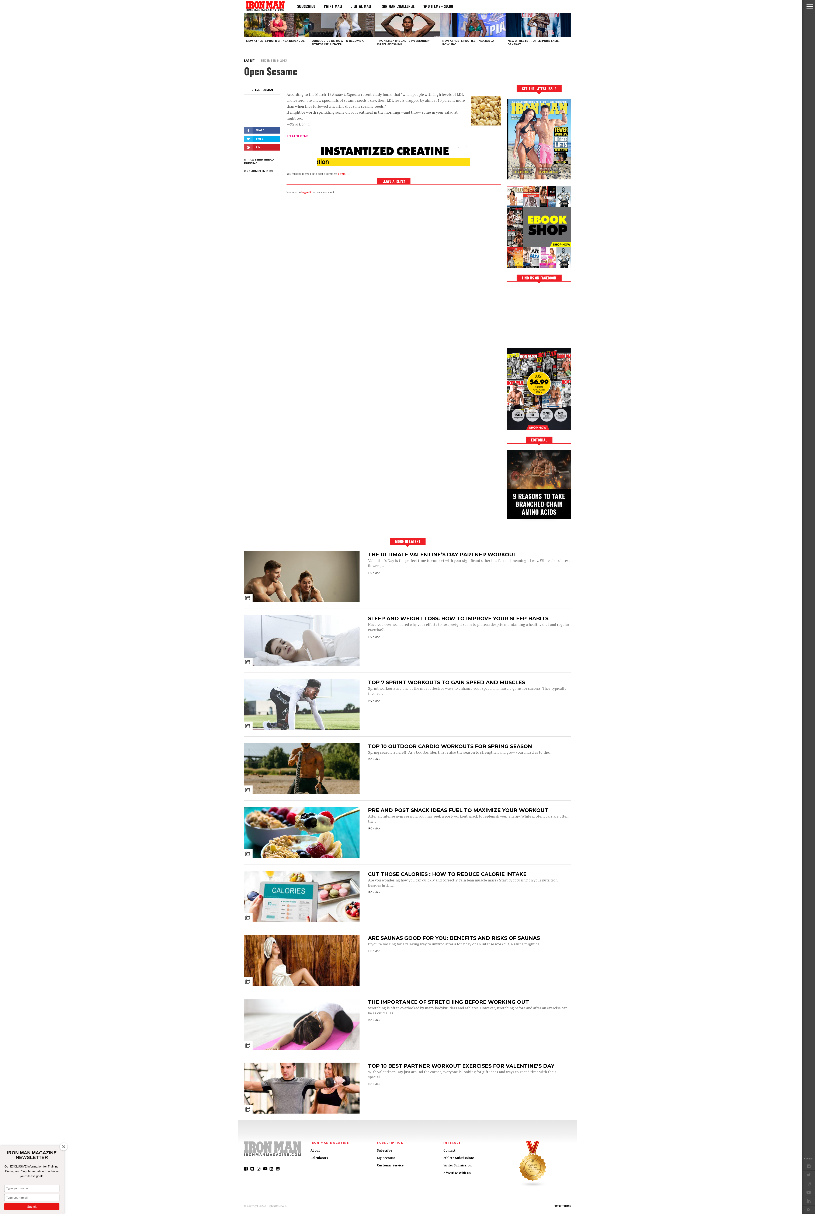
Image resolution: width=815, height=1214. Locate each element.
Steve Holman (262, 90)
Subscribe (306, 6)
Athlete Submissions (459, 1158)
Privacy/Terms (562, 1206)
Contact (449, 1150)
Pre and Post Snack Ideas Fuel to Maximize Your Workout (458, 810)
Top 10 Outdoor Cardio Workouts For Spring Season (450, 746)
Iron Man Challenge (397, 6)
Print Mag (333, 6)
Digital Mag (360, 6)
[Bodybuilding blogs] (533, 1186)
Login (342, 174)
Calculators (319, 1158)
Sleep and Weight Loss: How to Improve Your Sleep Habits (458, 618)
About (315, 1150)
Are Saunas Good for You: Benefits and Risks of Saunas (454, 938)
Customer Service (390, 1165)
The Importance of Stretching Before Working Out (448, 1002)
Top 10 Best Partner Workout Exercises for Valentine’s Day (461, 1066)
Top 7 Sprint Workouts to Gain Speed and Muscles (446, 682)
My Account (386, 1158)
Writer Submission (457, 1165)
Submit (32, 1206)
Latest (249, 60)
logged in (306, 192)
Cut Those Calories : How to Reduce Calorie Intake (447, 874)
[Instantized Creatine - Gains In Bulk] (393, 164)
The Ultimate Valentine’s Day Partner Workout (442, 554)
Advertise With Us (457, 1173)
